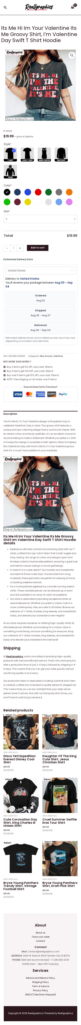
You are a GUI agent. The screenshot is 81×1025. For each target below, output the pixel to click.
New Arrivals (46, 356)
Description (10, 413)
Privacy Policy (40, 990)
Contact (40, 941)
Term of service (40, 986)
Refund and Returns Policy (40, 978)
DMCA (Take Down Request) (40, 994)
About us (40, 932)
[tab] (40, 414)
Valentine (58, 356)
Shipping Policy (40, 982)
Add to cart (38, 247)
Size (7, 211)
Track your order (41, 936)
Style (7, 144)
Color (8, 185)
